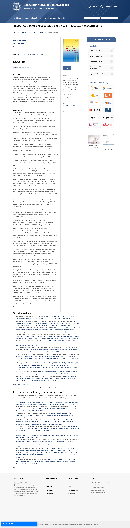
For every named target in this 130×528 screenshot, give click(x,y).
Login (115, 7)
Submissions (72, 493)
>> (28, 384)
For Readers (49, 486)
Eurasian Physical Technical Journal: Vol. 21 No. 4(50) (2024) (57, 404)
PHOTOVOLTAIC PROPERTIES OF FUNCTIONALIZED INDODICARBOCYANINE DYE (42, 409)
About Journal (36, 18)
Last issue (17, 18)
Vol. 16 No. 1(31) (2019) (36, 32)
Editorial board (73, 490)
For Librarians (50, 493)
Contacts (61, 18)
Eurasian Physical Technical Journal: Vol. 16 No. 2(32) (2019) (36, 380)
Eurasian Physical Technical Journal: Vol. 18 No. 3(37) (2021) (48, 374)
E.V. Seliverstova (18, 43)
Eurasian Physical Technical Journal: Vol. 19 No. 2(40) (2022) (60, 338)
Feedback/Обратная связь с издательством (19, 524)
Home (15, 32)
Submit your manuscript (101, 39)
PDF (67, 68)
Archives (23, 32)
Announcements (50, 18)
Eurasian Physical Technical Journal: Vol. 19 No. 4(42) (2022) (51, 325)
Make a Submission (52, 483)
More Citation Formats (68, 96)
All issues (26, 18)
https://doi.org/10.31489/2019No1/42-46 (31, 55)
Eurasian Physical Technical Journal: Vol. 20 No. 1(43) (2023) (44, 352)
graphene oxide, (19, 65)
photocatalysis (24, 67)
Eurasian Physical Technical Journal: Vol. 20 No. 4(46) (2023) (45, 332)
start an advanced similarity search (34, 388)
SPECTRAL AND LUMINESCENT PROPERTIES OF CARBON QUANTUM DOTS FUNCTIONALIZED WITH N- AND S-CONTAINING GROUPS (46, 422)
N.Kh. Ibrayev (17, 47)
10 (25, 384)
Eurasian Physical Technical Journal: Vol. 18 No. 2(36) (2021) (43, 424)
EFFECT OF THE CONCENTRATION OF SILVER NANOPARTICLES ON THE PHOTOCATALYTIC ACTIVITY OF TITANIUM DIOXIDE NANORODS (48, 330)
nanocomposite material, (40, 65)
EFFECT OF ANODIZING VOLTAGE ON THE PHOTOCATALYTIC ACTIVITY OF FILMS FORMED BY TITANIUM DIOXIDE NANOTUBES (47, 323)
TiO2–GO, (28, 65)
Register (108, 7)
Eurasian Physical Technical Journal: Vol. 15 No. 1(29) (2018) (50, 319)
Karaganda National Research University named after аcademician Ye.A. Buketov (71, 525)
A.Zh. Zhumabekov (19, 40)
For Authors (49, 490)
